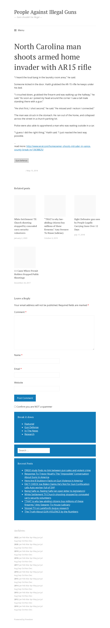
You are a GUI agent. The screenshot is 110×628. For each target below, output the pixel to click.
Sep (19, 561)
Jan (20, 544)
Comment (20, 312)
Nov (27, 541)
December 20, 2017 (22, 283)
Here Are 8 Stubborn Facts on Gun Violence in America (53, 480)
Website (18, 382)
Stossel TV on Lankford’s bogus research (46, 508)
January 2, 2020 (20, 238)
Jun (38, 537)
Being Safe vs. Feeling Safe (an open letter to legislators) (54, 491)
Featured (29, 423)
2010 (16, 606)
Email (18, 368)
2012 (16, 599)
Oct (23, 554)
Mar (27, 544)
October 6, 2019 (51, 238)
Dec (30, 561)
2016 (16, 572)
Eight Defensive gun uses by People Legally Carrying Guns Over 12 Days (87, 224)
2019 (16, 551)
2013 (16, 592)
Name (18, 355)
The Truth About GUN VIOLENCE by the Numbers (51, 511)
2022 (16, 537)
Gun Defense (21, 160)
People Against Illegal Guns (45, 12)
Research (29, 434)
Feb (23, 551)
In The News (31, 430)
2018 (16, 558)
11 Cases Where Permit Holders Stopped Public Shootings (26, 274)
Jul (42, 551)
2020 (16, 544)
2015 (16, 578)
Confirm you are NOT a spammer (34, 406)
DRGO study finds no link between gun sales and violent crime (57, 470)
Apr (31, 544)
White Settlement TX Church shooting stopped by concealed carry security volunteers (25, 226)
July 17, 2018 (79, 234)
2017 (16, 565)
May (35, 558)
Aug (15, 554)
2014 (16, 585)
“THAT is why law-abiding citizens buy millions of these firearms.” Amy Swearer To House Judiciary (56, 226)
